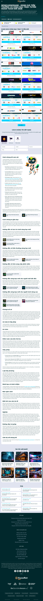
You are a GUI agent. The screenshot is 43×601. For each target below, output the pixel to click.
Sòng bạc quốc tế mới (21, 542)
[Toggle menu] (2, 1)
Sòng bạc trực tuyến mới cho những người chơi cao (21, 525)
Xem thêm (21, 125)
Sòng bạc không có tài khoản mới (21, 527)
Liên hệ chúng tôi (21, 562)
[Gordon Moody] (31, 588)
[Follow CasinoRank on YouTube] (23, 575)
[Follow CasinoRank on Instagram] (17, 575)
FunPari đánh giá (11, 59)
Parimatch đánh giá (31, 91)
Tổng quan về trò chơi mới (21, 538)
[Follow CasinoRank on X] (20, 575)
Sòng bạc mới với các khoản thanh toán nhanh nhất (21, 522)
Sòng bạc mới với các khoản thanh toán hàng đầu (21, 529)
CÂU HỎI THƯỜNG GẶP (21, 558)
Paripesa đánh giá (32, 43)
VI (20, 577)
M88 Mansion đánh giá (11, 75)
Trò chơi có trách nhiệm (21, 540)
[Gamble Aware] (19, 592)
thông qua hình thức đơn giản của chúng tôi (26, 439)
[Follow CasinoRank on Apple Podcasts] (28, 575)
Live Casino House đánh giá (32, 59)
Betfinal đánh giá (32, 106)
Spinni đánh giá (11, 91)
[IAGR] (9, 588)
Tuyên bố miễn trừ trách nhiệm (21, 560)
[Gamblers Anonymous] (15, 588)
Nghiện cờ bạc (21, 544)
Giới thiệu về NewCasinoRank (21, 553)
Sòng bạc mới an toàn (21, 523)
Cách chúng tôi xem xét (21, 554)
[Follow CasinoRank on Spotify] (25, 575)
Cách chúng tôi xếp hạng (21, 556)
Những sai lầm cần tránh (21, 536)
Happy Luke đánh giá (32, 75)
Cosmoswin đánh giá (11, 106)
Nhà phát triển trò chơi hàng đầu (21, 545)
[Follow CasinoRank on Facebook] (15, 575)
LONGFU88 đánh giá (11, 43)
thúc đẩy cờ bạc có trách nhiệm (29, 386)
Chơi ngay (11, 57)
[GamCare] (22, 588)
